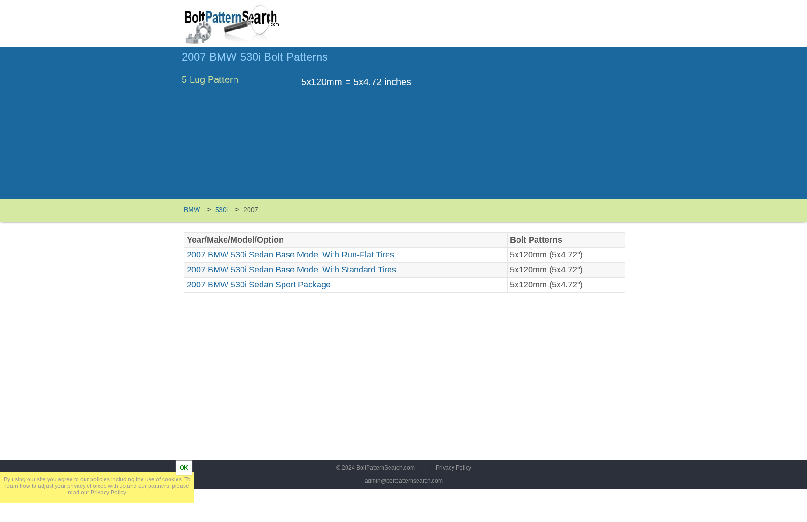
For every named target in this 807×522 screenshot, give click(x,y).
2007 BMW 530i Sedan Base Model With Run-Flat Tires (290, 254)
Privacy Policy (453, 468)
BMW (192, 210)
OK (184, 468)
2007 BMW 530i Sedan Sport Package (259, 284)
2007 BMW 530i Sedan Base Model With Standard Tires (291, 269)
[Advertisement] (546, 127)
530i (221, 210)
